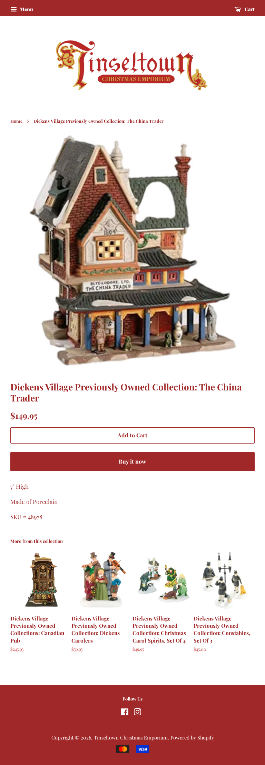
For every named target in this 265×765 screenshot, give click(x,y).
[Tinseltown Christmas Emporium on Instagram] (137, 712)
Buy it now (132, 461)
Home (16, 121)
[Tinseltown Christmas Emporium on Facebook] (125, 712)
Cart (249, 9)
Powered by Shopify (192, 737)
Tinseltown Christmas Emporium (131, 737)
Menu (26, 9)
